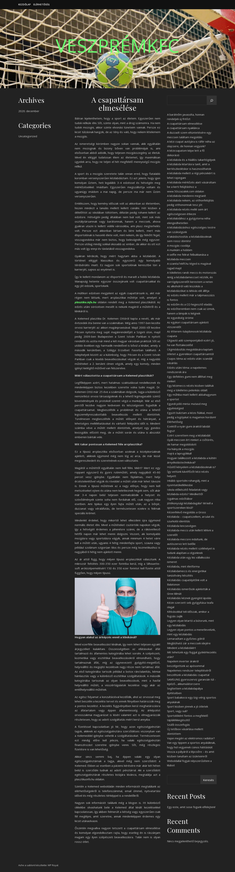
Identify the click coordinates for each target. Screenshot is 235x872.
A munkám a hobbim (179, 250)
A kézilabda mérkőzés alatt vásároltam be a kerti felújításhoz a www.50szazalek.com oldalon (191, 186)
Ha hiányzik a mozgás (180, 449)
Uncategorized (27, 136)
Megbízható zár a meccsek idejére (189, 643)
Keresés (208, 780)
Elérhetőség (41, 4)
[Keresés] (212, 100)
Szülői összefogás (178, 724)
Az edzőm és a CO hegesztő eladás (189, 304)
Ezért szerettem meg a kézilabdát (189, 435)
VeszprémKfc (117, 45)
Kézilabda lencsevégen (181, 526)
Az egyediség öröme (180, 318)
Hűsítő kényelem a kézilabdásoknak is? (191, 467)
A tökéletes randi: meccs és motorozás (191, 272)
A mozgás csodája (178, 245)
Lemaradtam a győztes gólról (186, 638)
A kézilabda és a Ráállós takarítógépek (191, 160)
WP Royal (53, 865)
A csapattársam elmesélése (184, 123)
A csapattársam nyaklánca (183, 128)
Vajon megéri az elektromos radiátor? (191, 738)
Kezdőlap (24, 4)
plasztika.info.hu (85, 302)
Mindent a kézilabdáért (181, 648)
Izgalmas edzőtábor (180, 498)
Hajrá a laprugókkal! (179, 453)
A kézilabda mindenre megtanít (186, 196)
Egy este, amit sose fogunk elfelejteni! (191, 807)
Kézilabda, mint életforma (183, 566)
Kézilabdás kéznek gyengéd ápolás (189, 598)
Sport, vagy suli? (177, 711)
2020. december (28, 111)
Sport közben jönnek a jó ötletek (187, 706)
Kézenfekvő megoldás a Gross (186, 512)
